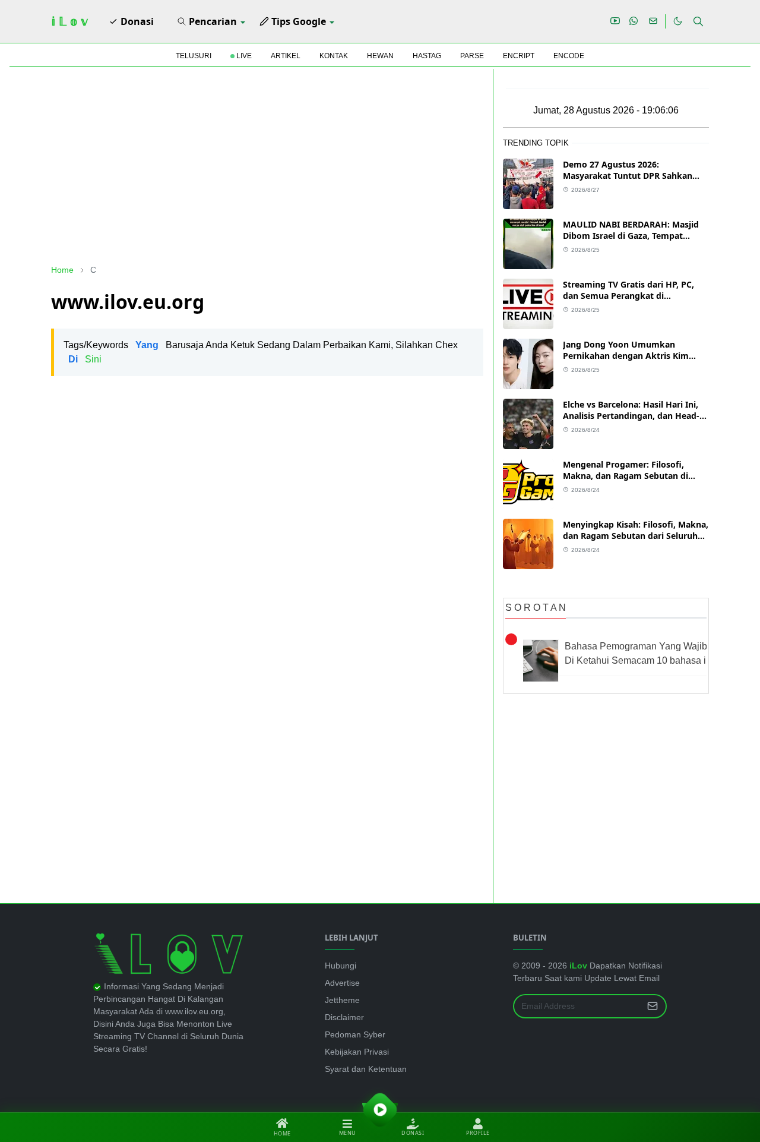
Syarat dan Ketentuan (366, 1069)
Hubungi (340, 965)
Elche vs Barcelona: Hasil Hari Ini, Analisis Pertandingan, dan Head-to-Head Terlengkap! (631, 416)
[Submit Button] (652, 1006)
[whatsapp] (634, 21)
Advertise (342, 983)
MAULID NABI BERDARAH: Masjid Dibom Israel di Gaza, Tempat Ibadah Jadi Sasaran (631, 236)
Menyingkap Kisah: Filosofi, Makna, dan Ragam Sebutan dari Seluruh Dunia (635, 536)
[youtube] (615, 21)
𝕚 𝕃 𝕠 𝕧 (69, 21)
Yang (147, 345)
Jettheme (342, 1000)
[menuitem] (131, 21)
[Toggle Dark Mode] (678, 21)
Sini (93, 359)
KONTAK (333, 56)
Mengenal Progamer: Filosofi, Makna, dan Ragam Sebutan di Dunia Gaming (625, 476)
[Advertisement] (267, 166)
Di (73, 359)
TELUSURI (193, 56)
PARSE (472, 56)
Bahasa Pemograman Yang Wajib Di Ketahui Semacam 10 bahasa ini (639, 653)
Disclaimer (344, 1017)
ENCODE (568, 56)
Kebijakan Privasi (357, 1051)
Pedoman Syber (355, 1034)
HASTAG (427, 56)
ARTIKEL (285, 56)
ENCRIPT (518, 56)
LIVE (243, 56)
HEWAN (380, 56)
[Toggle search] (698, 21)
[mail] (653, 21)
